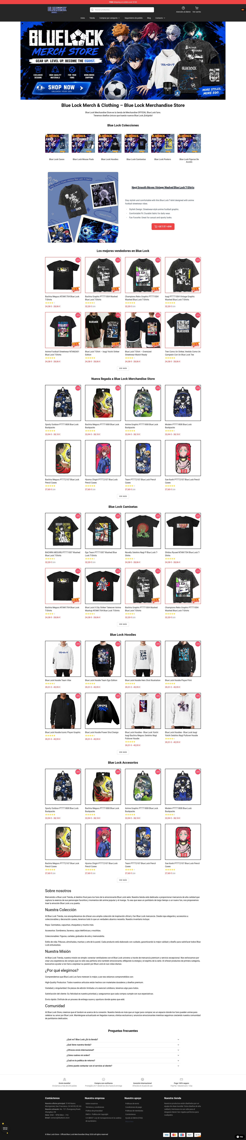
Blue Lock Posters (162, 159)
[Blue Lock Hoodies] (109, 143)
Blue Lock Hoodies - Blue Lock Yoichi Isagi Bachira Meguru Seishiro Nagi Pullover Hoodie (141, 735)
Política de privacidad (94, 1111)
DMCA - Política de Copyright (97, 1114)
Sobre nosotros (92, 1103)
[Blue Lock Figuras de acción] (189, 143)
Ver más (123, 368)
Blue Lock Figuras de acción (189, 160)
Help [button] (241, 1137)
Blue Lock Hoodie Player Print (178, 680)
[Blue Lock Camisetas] (136, 143)
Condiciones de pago (133, 1107)
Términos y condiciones (95, 1107)
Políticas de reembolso (134, 1111)
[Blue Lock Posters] (163, 143)
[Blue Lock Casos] (57, 143)
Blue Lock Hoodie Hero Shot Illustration (142, 680)
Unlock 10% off (5, 1128)
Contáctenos (130, 1114)
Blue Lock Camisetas (136, 159)
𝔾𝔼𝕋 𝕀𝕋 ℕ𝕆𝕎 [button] (165, 226)
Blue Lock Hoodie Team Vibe (58, 680)
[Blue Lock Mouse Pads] (83, 143)
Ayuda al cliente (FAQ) (134, 1118)
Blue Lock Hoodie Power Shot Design (102, 732)
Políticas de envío (132, 1103)
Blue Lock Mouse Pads (83, 159)
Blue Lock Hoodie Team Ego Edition (101, 680)
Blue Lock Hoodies (109, 159)
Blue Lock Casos (56, 159)
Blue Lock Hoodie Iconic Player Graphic (62, 732)
